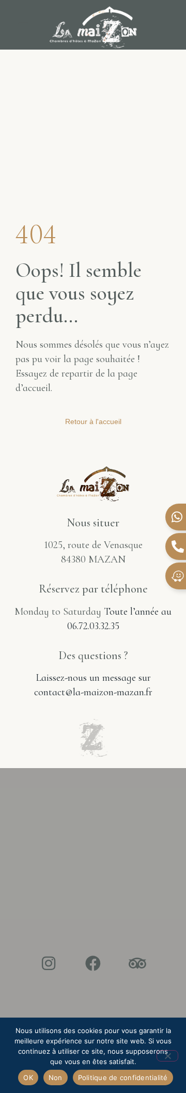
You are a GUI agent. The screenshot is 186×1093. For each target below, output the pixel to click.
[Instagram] (49, 963)
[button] (23, 25)
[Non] (167, 1055)
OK (28, 1077)
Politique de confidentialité (123, 1077)
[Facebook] (93, 963)
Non (56, 1077)
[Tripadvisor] (137, 963)
